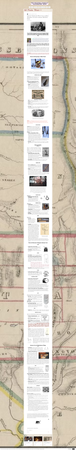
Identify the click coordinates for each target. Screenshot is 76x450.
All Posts (28, 10)
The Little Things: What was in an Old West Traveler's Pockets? (28, 442)
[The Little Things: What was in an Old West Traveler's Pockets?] (28, 438)
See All (51, 435)
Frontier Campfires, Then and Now (37, 442)
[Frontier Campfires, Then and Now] (38, 438)
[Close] (75, 449)
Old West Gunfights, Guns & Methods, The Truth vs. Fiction (47, 442)
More (37, 10)
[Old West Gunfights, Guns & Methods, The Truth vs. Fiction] (47, 438)
